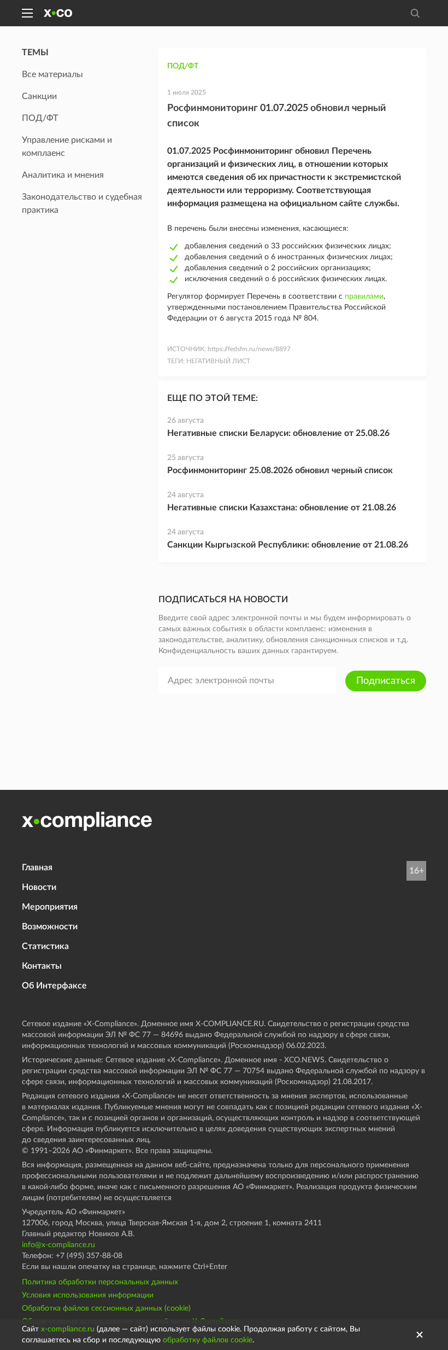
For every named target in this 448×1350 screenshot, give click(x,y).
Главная (37, 867)
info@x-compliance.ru (58, 1245)
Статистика (45, 946)
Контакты (42, 966)
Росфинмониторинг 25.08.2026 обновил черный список (280, 470)
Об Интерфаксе (54, 985)
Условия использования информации (88, 1295)
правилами (364, 296)
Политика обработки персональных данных (100, 1282)
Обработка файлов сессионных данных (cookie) (106, 1308)
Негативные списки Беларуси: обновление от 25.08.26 (278, 433)
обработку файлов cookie (207, 1340)
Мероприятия (50, 907)
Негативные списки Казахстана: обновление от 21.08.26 (281, 507)
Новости (39, 887)
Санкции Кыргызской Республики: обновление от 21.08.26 (287, 544)
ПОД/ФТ (182, 66)
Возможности (50, 926)
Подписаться (385, 681)
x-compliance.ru (68, 1329)
